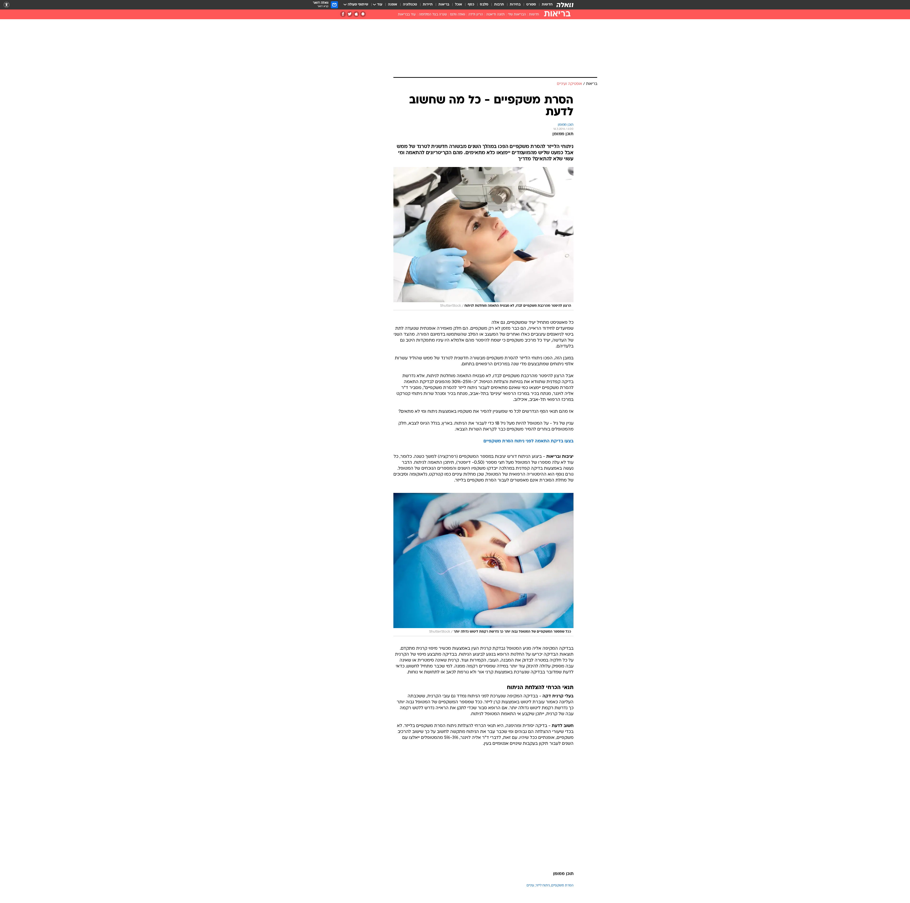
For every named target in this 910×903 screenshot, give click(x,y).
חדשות (547, 4)
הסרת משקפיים (562, 885)
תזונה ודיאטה (495, 14)
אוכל (458, 4)
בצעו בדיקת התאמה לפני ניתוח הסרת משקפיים (528, 441)
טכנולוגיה (410, 4)
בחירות (515, 4)
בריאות (443, 4)
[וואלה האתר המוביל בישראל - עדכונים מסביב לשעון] (564, 4)
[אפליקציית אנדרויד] (363, 14)
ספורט (531, 4)
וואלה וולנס (457, 14)
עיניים (530, 885)
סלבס (484, 4)
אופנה (392, 4)
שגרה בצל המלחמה (433, 14)
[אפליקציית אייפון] (356, 14)
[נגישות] (6, 5)
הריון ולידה (475, 14)
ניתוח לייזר (543, 885)
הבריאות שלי (517, 14)
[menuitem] (544, 4)
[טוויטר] (350, 14)
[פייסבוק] (343, 14)
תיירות (428, 4)
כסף (471, 4)
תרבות (499, 4)
